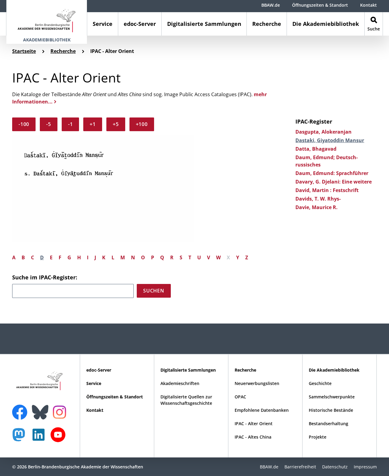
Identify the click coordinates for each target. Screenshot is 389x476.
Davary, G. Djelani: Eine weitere (333, 181)
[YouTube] (59, 437)
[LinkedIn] (40, 437)
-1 (70, 124)
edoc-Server (140, 23)
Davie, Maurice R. (316, 207)
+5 (116, 124)
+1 (93, 124)
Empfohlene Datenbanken (262, 410)
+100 (142, 124)
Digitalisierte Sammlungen (204, 23)
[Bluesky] (42, 408)
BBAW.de (270, 5)
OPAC (240, 397)
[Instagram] (61, 411)
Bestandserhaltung (328, 423)
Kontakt (368, 5)
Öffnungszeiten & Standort (320, 5)
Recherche (266, 23)
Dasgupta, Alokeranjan (323, 131)
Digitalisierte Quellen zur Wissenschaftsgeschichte (186, 400)
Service (102, 23)
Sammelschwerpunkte (332, 397)
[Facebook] (21, 408)
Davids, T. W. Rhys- (318, 198)
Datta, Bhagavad (315, 148)
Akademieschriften (179, 383)
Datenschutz (335, 467)
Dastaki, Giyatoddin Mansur (329, 140)
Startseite (24, 51)
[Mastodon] (21, 437)
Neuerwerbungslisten (257, 383)
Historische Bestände (331, 410)
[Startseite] (46, 18)
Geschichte (320, 383)
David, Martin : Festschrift (327, 190)
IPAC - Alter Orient (254, 423)
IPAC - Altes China (253, 437)
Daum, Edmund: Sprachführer (331, 173)
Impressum (365, 467)
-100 (24, 124)
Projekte (317, 437)
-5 (48, 124)
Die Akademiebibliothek (325, 23)
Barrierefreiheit (300, 467)
